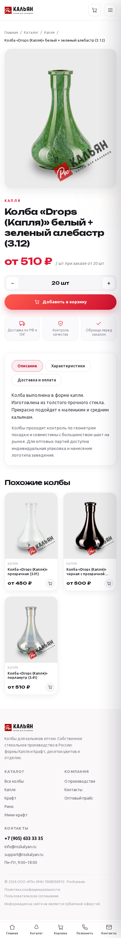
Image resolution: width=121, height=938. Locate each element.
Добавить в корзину (64, 301)
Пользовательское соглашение (32, 896)
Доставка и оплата (36, 380)
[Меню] (110, 10)
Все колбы (14, 781)
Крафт (10, 798)
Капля (49, 32)
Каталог (31, 32)
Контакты (73, 789)
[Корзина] (94, 10)
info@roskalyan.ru (20, 846)
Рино (9, 806)
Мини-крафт (16, 815)
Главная (11, 32)
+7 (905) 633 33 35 (24, 838)
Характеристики (68, 366)
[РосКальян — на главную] (19, 10)
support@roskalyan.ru (24, 854)
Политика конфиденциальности (32, 889)
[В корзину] (50, 583)
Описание (27, 366)
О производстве (79, 781)
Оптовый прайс (78, 798)
